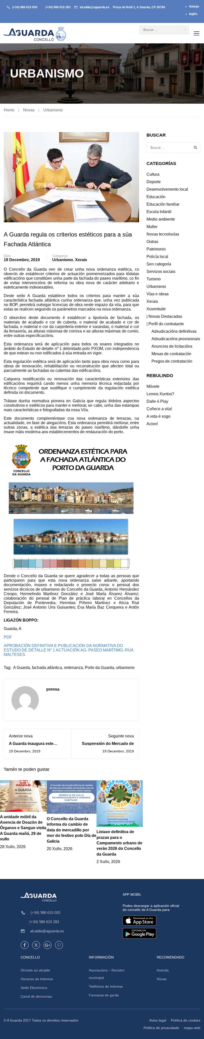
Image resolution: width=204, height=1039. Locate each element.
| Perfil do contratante (165, 324)
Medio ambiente (161, 219)
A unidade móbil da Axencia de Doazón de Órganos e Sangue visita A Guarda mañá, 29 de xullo (23, 828)
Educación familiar (163, 204)
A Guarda (21, 667)
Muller (152, 227)
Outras (152, 242)
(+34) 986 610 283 (58, 7)
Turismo (154, 279)
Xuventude (156, 309)
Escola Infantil (159, 212)
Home (9, 110)
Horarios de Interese (37, 979)
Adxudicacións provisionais (176, 339)
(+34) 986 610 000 (24, 7)
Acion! (152, 424)
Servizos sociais (161, 271)
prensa (52, 689)
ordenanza (73, 667)
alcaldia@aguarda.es (94, 7)
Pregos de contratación (172, 361)
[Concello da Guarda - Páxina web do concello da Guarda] (35, 34)
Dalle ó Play (157, 401)
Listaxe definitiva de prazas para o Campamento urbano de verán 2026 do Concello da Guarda (119, 843)
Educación (156, 197)
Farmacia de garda (104, 995)
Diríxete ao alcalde (35, 970)
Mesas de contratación (171, 354)
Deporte (154, 182)
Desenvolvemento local (167, 189)
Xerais (81, 260)
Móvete (153, 386)
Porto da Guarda (99, 667)
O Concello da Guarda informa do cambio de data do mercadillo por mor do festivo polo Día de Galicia (71, 830)
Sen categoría (159, 264)
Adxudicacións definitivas (174, 331)
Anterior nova (21, 736)
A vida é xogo (158, 416)
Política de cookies (185, 1020)
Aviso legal (157, 1020)
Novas (29, 110)
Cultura (153, 174)
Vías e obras (158, 294)
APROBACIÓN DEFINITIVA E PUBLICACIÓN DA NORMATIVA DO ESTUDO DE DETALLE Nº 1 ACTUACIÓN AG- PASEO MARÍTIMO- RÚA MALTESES (68, 650)
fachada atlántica (47, 667)
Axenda (163, 970)
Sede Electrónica (34, 988)
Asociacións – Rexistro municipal (106, 974)
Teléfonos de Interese (106, 986)
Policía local (157, 256)
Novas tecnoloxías (163, 234)
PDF (8, 637)
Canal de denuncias (36, 996)
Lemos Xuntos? (160, 394)
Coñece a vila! (159, 409)
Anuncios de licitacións (172, 346)
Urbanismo (53, 110)
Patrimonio (156, 249)
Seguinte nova (121, 736)
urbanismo (125, 667)
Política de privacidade (161, 1028)
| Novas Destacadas (164, 316)
